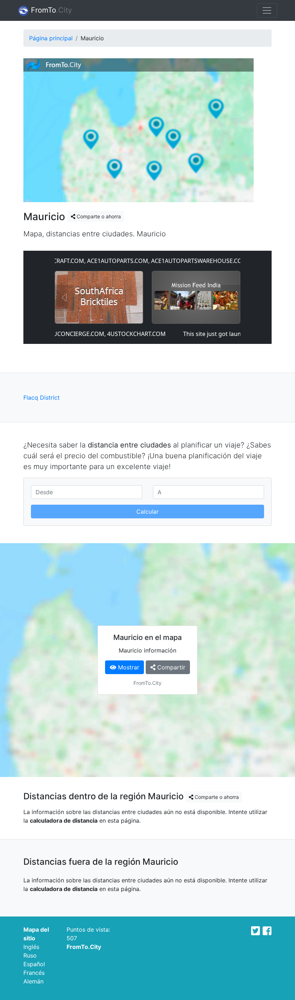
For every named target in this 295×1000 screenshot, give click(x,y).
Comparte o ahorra (98, 216)
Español (34, 964)
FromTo (50, 10)
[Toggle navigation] (267, 10)
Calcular (147, 511)
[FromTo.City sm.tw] (255, 931)
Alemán (33, 981)
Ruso (30, 955)
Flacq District (41, 397)
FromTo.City (84, 946)
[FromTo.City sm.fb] (267, 931)
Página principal (51, 38)
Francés (34, 972)
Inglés (31, 946)
